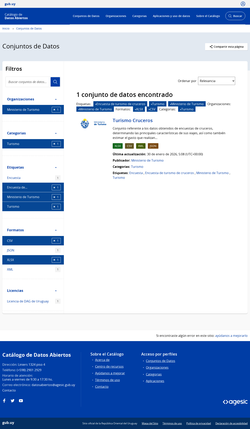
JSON (33, 250)
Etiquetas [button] (15, 167)
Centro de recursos (109, 366)
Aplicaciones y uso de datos (171, 16)
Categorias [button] (16, 133)
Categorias (139, 16)
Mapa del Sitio (150, 423)
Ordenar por (187, 81)
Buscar (235, 17)
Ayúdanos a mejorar (110, 373)
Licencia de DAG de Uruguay (33, 301)
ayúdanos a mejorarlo (231, 335)
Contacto (102, 386)
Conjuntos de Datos (86, 16)
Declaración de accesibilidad (231, 423)
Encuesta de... (33, 187)
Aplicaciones (155, 381)
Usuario (55, 82)
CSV (33, 241)
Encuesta (33, 178)
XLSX (33, 260)
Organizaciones (116, 16)
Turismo (33, 144)
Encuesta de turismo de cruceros (169, 173)
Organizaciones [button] (20, 99)
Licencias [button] (15, 290)
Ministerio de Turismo (33, 109)
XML (33, 269)
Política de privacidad (198, 423)
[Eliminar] (95, 104)
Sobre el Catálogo (208, 16)
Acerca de (102, 360)
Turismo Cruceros (133, 120)
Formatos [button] (15, 229)
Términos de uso (107, 380)
